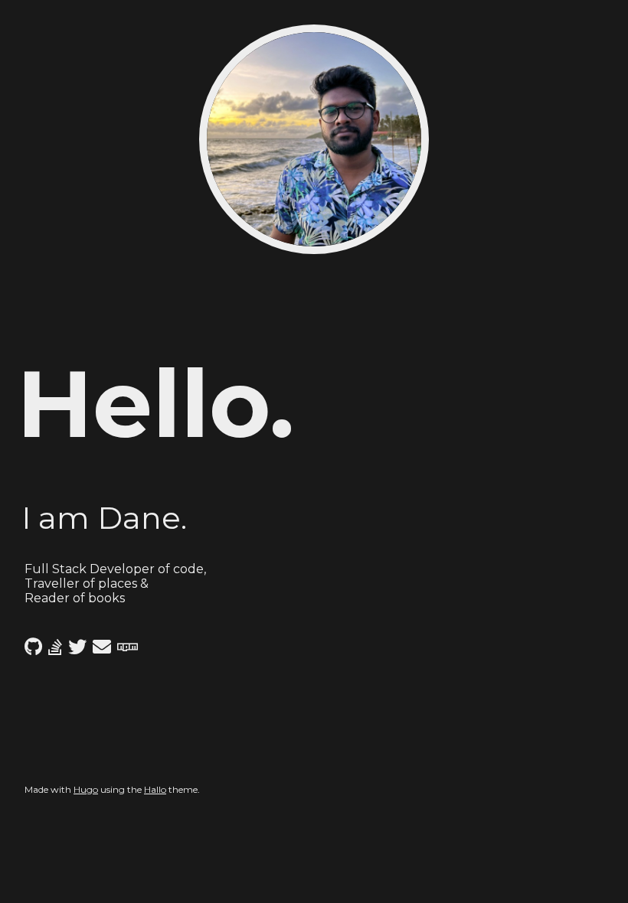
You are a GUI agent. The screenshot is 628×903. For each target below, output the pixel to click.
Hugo (86, 789)
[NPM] (127, 647)
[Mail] (102, 647)
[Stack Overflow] (55, 647)
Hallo (155, 789)
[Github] (33, 647)
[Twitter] (77, 647)
